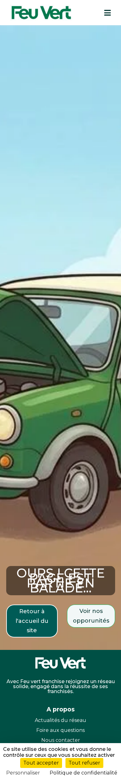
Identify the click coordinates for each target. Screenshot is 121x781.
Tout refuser (84, 763)
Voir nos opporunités (91, 616)
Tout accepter (41, 763)
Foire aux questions (60, 730)
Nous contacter (60, 740)
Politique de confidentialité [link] (83, 773)
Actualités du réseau (60, 720)
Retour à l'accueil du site (32, 621)
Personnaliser (23, 773)
